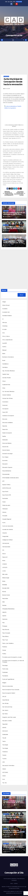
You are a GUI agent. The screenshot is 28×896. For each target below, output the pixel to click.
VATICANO (5, 772)
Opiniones (4, 619)
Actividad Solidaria (7, 315)
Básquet (4, 350)
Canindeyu (5, 367)
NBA (3, 602)
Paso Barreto (5, 629)
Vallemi (4, 769)
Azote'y (4, 346)
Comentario (5, 401)
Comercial (4, 405)
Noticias (4, 605)
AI (2, 319)
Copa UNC (5, 412)
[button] (23, 40)
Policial (4, 650)
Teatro (4, 741)
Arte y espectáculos (7, 339)
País (3, 622)
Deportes (4, 426)
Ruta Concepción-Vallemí (8, 693)
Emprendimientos (6, 470)
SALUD (4, 696)
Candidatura (5, 364)
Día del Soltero (6, 450)
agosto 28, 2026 (8, 804)
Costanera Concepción (8, 415)
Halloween (5, 508)
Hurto (3, 522)
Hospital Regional (6, 519)
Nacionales (5, 598)
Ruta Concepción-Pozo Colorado (10, 689)
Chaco (4, 381)
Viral (3, 779)
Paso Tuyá (5, 640)
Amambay (4, 326)
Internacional (5, 543)
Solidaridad (5, 734)
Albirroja (4, 322)
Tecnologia (5, 748)
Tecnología (5, 744)
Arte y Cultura (6, 336)
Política (4, 653)
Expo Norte (5, 491)
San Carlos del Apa (7, 706)
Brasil (3, 360)
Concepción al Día (14, 35)
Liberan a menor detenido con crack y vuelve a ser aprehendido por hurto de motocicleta (14, 892)
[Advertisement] (14, 56)
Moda (3, 581)
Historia (4, 512)
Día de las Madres (6, 443)
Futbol (4, 502)
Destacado (5, 439)
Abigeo (4, 301)
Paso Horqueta (6, 633)
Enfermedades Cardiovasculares (10, 477)
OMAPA (4, 612)
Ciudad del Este (6, 384)
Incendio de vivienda (7, 529)
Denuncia (4, 419)
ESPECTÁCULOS (6, 488)
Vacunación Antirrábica (8, 765)
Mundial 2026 (5, 588)
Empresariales (6, 474)
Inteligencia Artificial (7, 539)
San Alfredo (5, 703)
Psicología (4, 665)
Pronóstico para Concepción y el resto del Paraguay (13, 661)
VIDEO (4, 775)
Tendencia (5, 751)
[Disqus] (14, 269)
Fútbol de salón (6, 505)
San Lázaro (5, 710)
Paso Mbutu (5, 636)
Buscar (4, 290)
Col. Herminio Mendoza (8, 391)
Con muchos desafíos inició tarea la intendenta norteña (18, 193)
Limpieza (4, 564)
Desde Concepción (7, 433)
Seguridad (4, 724)
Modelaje (4, 584)
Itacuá (3, 553)
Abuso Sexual (5, 305)
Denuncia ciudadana (7, 422)
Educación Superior (7, 467)
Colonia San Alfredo (7, 398)
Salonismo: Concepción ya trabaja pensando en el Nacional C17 (9, 193)
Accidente (4, 308)
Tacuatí (4, 738)
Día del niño (5, 446)
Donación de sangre (7, 453)
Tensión (4, 755)
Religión (4, 682)
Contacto (16, 883)
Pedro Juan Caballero (8, 643)
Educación (5, 464)
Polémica (4, 646)
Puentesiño (5, 675)
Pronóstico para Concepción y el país (11, 657)
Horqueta (4, 515)
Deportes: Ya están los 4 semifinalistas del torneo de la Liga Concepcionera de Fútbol (14, 887)
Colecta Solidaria (6, 395)
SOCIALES (5, 731)
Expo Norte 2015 (6, 495)
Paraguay (4, 626)
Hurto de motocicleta (7, 526)
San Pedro (5, 713)
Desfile (4, 436)
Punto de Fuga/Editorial (8, 679)
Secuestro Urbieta (7, 720)
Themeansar (14, 880)
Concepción (6, 76)
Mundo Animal (6, 595)
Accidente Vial (6, 312)
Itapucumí (4, 557)
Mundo (4, 591)
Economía (4, 460)
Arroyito (4, 329)
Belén (3, 353)
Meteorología (5, 577)
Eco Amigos (5, 457)
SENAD (4, 727)
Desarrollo (5, 429)
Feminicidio (5, 498)
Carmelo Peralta (6, 377)
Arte (3, 332)
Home (11, 883)
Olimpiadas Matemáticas (8, 608)
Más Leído (5, 574)
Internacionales (6, 546)
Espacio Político (6, 484)
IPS (3, 550)
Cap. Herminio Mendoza (8, 370)
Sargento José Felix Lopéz (9, 717)
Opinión (4, 615)
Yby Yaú (4, 782)
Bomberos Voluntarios (8, 357)
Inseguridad (5, 536)
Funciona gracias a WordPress (10, 878)
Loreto (4, 571)
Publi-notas (5, 669)
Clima (3, 388)
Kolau (3, 560)
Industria (4, 533)
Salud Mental (5, 700)
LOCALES (4, 567)
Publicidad (4, 672)
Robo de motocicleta (7, 686)
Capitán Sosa (5, 374)
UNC (3, 762)
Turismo (4, 758)
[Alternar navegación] (13, 40)
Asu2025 (4, 343)
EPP (3, 481)
